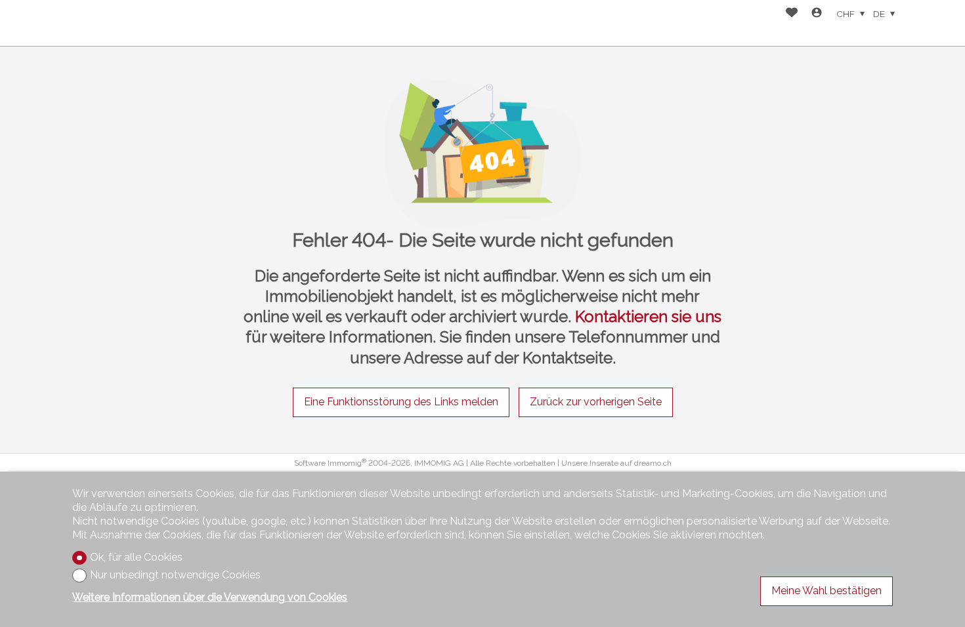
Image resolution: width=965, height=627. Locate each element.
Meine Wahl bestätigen (826, 590)
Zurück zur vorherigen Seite (596, 401)
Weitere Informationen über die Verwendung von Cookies (209, 597)
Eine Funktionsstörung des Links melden (401, 401)
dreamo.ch (653, 463)
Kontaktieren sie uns (648, 316)
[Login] (817, 14)
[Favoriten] (792, 14)
